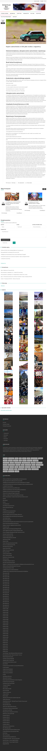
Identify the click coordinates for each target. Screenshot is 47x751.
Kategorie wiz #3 (6, 720)
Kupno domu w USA (7, 548)
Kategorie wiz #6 (6, 715)
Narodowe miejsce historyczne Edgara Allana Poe (12, 514)
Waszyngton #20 (6, 573)
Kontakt (42, 1)
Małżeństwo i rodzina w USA (8, 557)
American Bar (36, 1)
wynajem (5, 471)
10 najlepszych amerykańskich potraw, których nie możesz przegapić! (13, 203)
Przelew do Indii (6, 526)
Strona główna (4, 13)
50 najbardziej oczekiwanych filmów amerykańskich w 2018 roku (15, 571)
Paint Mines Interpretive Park (8, 505)
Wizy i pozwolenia (6, 734)
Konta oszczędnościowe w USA (9, 544)
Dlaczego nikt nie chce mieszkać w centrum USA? (10, 252)
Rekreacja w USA (6, 551)
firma (28, 458)
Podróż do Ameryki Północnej (8, 512)
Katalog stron (3, 263)
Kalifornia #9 (5, 638)
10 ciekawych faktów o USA (8, 567)
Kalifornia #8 (5, 640)
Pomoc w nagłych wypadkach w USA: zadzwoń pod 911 (13, 532)
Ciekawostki (26, 13)
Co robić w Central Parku (5, 258)
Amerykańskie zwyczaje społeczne (9, 736)
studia (38, 466)
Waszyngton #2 (6, 605)
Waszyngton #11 (6, 589)
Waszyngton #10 (6, 590)
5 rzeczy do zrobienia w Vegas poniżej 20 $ (11, 493)
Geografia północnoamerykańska (9, 510)
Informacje (12, 13)
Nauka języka (5, 695)
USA (16, 469)
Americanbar (29, 182)
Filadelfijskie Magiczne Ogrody (9, 560)
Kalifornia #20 (5, 619)
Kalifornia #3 (5, 649)
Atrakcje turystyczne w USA (8, 658)
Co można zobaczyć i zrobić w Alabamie (10, 569)
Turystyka (19, 13)
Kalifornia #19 (5, 621)
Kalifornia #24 (5, 612)
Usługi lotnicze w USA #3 (8, 669)
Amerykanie (11, 458)
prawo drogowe (40, 464)
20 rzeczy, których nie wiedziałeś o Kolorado (11, 566)
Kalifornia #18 (5, 622)
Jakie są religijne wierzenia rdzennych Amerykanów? (13, 516)
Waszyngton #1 (6, 606)
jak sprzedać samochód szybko (6, 410)
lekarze (24, 460)
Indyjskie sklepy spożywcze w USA (9, 537)
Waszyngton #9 (6, 592)
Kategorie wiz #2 (6, 722)
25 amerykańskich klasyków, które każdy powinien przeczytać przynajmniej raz (18, 521)
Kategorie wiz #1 (6, 724)
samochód (28, 466)
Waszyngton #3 (6, 603)
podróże (5, 464)
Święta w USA (5, 541)
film (20, 458)
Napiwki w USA (6, 743)
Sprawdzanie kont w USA (8, 546)
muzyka (11, 462)
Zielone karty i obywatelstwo (8, 726)
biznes (16, 458)
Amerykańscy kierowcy (7, 676)
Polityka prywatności (6, 16)
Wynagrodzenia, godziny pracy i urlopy (20, 274)
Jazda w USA (5, 686)
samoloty (33, 466)
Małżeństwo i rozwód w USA (8, 270)
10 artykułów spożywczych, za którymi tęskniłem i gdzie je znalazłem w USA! (15, 256)
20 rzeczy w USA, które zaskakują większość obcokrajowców (12, 250)
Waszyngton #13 (6, 585)
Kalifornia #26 (5, 608)
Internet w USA (6, 690)
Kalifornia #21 (5, 617)
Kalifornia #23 (5, 614)
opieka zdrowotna (25, 462)
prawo (33, 464)
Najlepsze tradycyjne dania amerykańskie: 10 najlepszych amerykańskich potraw (18, 564)
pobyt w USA (39, 462)
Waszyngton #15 (6, 582)
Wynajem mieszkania (7, 704)
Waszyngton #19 (6, 574)
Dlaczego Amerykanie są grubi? (9, 562)
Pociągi (4, 674)
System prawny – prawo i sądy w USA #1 (10, 742)
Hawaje (4, 498)
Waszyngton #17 (6, 578)
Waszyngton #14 (6, 583)
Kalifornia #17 (5, 624)
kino (20, 460)
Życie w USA (5, 663)
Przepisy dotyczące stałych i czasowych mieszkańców (13, 665)
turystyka (11, 469)
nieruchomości (18, 462)
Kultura (32, 13)
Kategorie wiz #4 (6, 718)
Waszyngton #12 (6, 587)
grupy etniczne (34, 458)
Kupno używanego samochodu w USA (10, 542)
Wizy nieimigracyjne (7, 727)
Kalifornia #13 (5, 631)
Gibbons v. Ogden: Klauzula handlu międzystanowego (13, 494)
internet (5, 460)
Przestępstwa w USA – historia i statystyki (12, 278)
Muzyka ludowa (6, 558)
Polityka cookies (6, 424)
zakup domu (11, 471)
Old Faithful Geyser (6, 518)
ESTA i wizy (5, 733)
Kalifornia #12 (5, 633)
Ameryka (5, 458)
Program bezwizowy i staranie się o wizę (11, 731)
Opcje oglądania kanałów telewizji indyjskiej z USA (13, 530)
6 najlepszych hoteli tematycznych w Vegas (11, 491)
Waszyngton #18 (6, 576)
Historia (4, 509)
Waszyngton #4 (6, 601)
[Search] (14, 243)
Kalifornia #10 (5, 637)
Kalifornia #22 (5, 615)
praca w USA (28, 464)
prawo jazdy (6, 466)
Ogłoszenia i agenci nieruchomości (9, 706)
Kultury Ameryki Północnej (8, 507)
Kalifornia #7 (5, 642)
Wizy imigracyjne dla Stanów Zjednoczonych (11, 729)
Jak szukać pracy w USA (7, 710)
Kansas (4, 502)
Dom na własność (6, 702)
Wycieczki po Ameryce (7, 678)
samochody (21, 466)
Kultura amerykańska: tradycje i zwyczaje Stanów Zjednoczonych (15, 496)
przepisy (11, 466)
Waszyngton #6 (6, 598)
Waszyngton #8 (6, 594)
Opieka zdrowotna (6, 699)
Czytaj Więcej (42, 210)
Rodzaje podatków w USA (8, 534)
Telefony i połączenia (7, 692)
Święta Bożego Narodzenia (8, 656)
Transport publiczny (6, 685)
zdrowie (16, 471)
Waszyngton (20, 469)
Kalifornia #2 (5, 651)
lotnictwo (30, 460)
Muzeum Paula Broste (7, 519)
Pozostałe (38, 13)
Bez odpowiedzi (21, 182)
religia (16, 466)
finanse (24, 458)
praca (23, 464)
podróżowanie (11, 464)
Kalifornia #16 (5, 626)
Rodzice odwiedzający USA (8, 535)
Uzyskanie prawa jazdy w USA (8, 683)
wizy (29, 469)
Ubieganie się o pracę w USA (8, 660)
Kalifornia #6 (5, 644)
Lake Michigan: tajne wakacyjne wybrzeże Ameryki (12, 653)
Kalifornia (16, 460)
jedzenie (10, 460)
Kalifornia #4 (5, 647)
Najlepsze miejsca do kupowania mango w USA (12, 528)
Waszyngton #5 (6, 599)
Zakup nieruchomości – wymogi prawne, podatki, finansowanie (15, 701)
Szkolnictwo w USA (6, 539)
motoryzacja (6, 462)
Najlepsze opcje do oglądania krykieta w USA (12, 525)
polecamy (18, 464)
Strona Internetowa (37, 224)
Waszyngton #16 (6, 580)
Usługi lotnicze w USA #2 (8, 670)
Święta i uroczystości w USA (8, 550)
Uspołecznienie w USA (7, 553)
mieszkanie (35, 460)
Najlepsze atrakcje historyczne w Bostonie (11, 487)
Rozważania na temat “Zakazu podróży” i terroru (12, 654)
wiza (26, 469)
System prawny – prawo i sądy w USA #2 (10, 740)
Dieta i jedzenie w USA (7, 555)
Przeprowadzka (6, 667)
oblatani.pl (3, 285)
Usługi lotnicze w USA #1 (8, 672)
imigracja (40, 458)
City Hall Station (6, 503)
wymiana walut (35, 469)
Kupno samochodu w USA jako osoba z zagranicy (12, 679)
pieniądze (33, 462)
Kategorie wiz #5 (6, 717)
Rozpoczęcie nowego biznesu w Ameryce (11, 523)
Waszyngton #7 (6, 596)
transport (5, 469)
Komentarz (3, 229)
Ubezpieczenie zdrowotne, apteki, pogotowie (11, 697)
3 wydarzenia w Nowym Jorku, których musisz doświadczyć (14, 489)
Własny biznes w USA (7, 688)
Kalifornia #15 (5, 628)
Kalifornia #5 (5, 646)
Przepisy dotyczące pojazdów (8, 681)
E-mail (18, 224)
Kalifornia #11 (5, 635)
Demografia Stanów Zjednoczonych (9, 662)
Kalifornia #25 (5, 610)
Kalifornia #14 (5, 630)
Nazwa (2, 224)
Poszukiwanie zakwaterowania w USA (10, 708)
